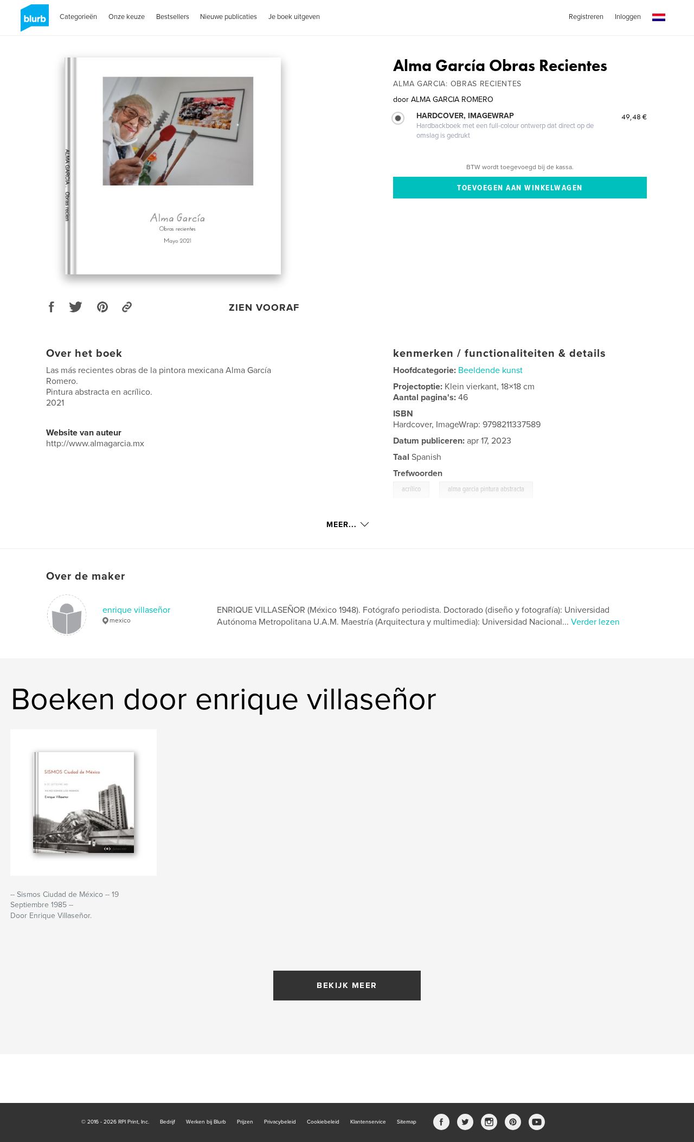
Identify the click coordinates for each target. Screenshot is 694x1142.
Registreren (586, 16)
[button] (658, 17)
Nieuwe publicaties (228, 16)
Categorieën (78, 16)
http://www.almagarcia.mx (95, 443)
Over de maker (85, 576)
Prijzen (245, 1122)
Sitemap (406, 1122)
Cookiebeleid (323, 1122)
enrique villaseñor (136, 610)
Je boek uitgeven (294, 16)
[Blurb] (32, 22)
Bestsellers (172, 16)
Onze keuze (126, 16)
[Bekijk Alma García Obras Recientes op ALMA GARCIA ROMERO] (172, 165)
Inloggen (628, 16)
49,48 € (634, 116)
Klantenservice (368, 1122)
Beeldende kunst (490, 370)
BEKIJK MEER (347, 985)
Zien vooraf (264, 307)
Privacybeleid (280, 1122)
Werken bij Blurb (206, 1122)
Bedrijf (167, 1122)
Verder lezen (595, 622)
